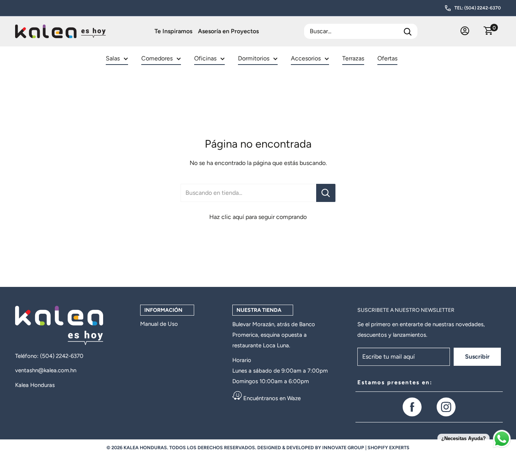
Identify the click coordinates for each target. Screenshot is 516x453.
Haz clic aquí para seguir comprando (258, 216)
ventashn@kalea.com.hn (45, 370)
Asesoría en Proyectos (228, 31)
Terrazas (353, 58)
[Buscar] (408, 31)
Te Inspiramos (173, 31)
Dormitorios (253, 58)
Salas (113, 58)
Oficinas (205, 58)
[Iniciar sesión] (464, 31)
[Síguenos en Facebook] (412, 407)
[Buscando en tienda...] (325, 193)
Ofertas (387, 58)
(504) (48, 356)
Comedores (157, 58)
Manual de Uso (159, 323)
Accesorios (306, 58)
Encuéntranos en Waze (271, 398)
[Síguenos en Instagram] (446, 407)
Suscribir (477, 356)
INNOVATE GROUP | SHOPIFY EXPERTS (365, 447)
